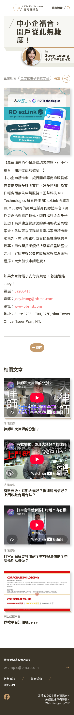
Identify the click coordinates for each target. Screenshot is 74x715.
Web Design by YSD (57, 703)
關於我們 (9, 685)
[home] (28, 7)
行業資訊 (9, 679)
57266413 (22, 291)
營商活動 (36, 679)
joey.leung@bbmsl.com (33, 298)
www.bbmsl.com (28, 306)
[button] (7, 8)
